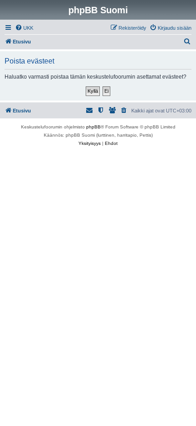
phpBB (93, 126)
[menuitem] (24, 27)
